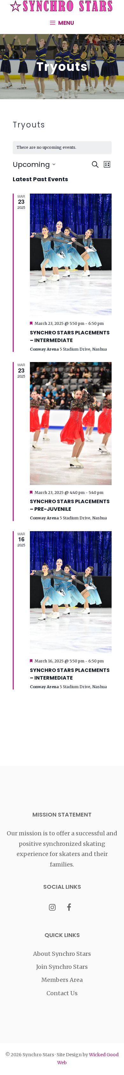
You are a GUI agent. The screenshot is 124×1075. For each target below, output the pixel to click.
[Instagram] (52, 907)
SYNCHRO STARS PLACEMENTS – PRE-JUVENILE (70, 505)
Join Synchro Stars (62, 966)
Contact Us (62, 993)
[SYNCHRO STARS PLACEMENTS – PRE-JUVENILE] (71, 423)
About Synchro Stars (62, 953)
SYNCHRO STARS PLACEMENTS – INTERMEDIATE (70, 336)
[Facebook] (69, 907)
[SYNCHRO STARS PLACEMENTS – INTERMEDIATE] (71, 255)
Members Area (62, 979)
